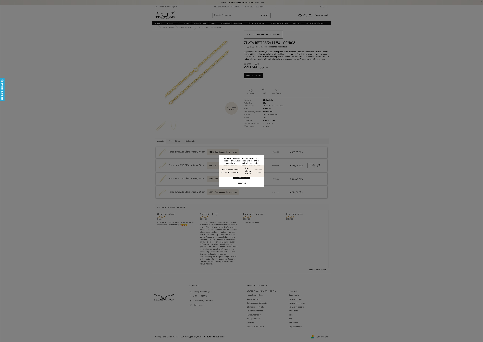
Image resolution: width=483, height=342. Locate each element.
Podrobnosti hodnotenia (277, 47)
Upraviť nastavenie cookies (214, 337)
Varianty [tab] (160, 141)
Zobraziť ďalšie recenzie (318, 270)
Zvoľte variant (253, 75)
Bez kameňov (268, 112)
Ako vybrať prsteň (296, 299)
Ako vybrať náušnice (297, 303)
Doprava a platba (254, 299)
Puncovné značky (254, 315)
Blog (290, 319)
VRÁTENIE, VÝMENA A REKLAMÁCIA (227, 7)
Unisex (272, 120)
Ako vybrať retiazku (296, 307)
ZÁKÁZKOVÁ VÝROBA (255, 327)
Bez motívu (267, 109)
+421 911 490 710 (200, 296)
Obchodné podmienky (255, 307)
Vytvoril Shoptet (322, 337)
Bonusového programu (228, 152)
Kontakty (250, 323)
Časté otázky (294, 295)
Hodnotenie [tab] (190, 141)
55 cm (276, 106)
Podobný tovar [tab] (174, 141)
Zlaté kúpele (293, 323)
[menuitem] (158, 23)
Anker (271, 52)
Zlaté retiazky (268, 100)
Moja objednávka (295, 327)
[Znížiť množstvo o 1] (313, 167)
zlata (302, 52)
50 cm (270, 106)
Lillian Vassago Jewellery (203, 300)
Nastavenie (241, 183)
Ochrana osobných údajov (257, 303)
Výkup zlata (293, 311)
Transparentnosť (253, 319)
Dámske (266, 120)
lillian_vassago (198, 305)
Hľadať (264, 15)
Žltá (264, 103)
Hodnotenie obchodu (254, 7)
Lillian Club (293, 291)
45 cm (265, 106)
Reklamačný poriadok (255, 311)
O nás (291, 315)
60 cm (281, 106)
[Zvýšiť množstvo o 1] (313, 164)
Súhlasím (242, 177)
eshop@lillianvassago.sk (202, 292)
